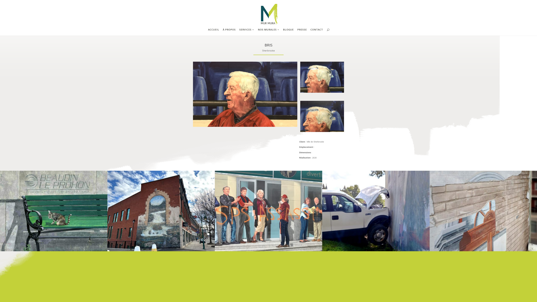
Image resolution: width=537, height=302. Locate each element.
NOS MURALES (267, 30)
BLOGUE (288, 30)
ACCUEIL (213, 30)
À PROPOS (229, 30)
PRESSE (302, 30)
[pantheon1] (322, 92)
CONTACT (316, 30)
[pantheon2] (322, 132)
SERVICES (245, 30)
